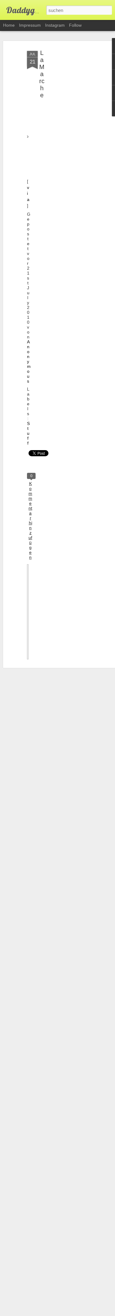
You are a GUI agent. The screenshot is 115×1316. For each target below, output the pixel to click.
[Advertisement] (62, 144)
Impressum (30, 25)
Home (9, 25)
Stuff (28, 433)
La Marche (41, 73)
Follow (75, 25)
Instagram (55, 25)
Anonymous (29, 361)
